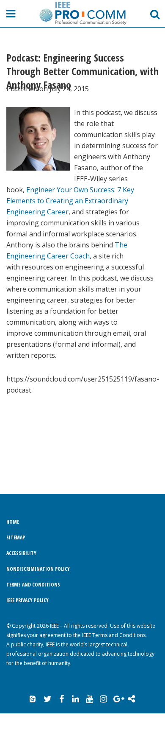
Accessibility (21, 553)
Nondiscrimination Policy (38, 568)
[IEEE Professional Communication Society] (82, 13)
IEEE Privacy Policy (27, 600)
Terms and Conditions (33, 584)
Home (12, 521)
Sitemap (15, 537)
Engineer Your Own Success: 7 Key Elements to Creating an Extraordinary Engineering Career (70, 200)
